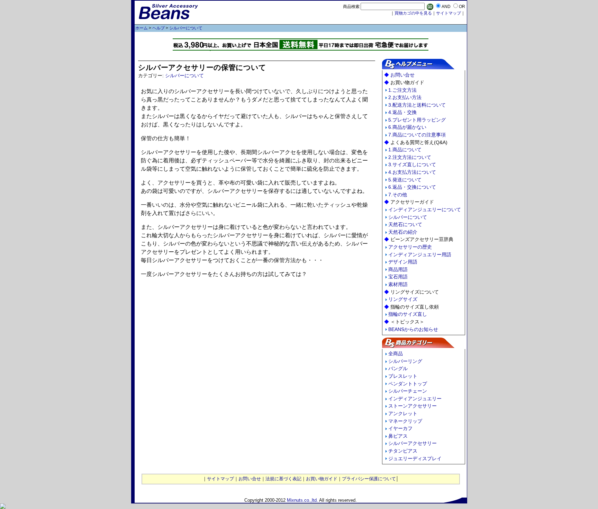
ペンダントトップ (407, 383)
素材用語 (398, 284)
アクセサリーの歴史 (410, 247)
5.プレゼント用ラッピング (417, 120)
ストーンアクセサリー (412, 406)
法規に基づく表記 (283, 478)
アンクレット (402, 413)
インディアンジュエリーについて (424, 209)
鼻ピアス (398, 436)
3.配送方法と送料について (417, 105)
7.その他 (397, 194)
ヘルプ (158, 28)
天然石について (405, 224)
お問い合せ (402, 75)
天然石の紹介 (402, 232)
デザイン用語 (402, 262)
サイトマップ (448, 13)
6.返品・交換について (412, 187)
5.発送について (405, 179)
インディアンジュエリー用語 (419, 254)
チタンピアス (402, 451)
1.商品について (405, 149)
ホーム (141, 28)
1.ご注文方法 (402, 90)
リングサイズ (402, 299)
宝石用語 (398, 276)
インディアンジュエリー (415, 398)
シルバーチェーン (407, 391)
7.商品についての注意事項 (417, 134)
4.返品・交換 (402, 112)
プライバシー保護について (369, 478)
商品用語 (398, 269)
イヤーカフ (400, 428)
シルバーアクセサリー (412, 443)
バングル (398, 368)
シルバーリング (405, 361)
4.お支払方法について (412, 172)
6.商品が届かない (407, 127)
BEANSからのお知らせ (413, 329)
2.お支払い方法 (405, 97)
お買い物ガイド (321, 478)
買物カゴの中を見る (413, 13)
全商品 (395, 353)
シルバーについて (185, 28)
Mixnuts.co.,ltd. (302, 500)
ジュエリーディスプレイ (415, 458)
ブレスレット (402, 376)
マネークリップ (405, 421)
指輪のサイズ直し (407, 314)
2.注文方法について (409, 157)
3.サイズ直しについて (412, 164)
